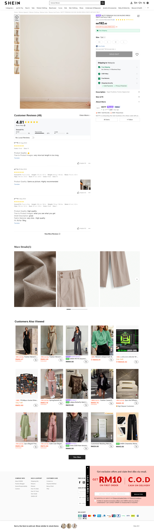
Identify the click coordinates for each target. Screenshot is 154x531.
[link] (135, 3)
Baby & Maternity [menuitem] (124, 8)
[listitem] (27, 345)
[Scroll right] (148, 8)
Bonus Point (50, 486)
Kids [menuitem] (65, 8)
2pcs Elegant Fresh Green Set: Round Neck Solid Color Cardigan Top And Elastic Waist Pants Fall (27, 443)
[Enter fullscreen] (88, 107)
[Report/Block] (89, 163)
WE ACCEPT (82, 512)
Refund (33, 486)
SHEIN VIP (34, 496)
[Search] (103, 3)
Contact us (50, 481)
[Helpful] (78, 163)
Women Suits (44, 12)
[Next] (137, 279)
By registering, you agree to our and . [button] (118, 498)
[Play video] (55, 61)
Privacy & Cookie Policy (120, 498)
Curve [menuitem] (60, 8)
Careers (17, 489)
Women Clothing (34, 12)
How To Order (35, 489)
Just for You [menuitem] (19, 8)
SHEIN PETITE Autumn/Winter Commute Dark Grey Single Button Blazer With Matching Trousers (77, 359)
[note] (125, 406)
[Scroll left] (145, 8)
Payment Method (51, 483)
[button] (144, 3)
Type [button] (101, 37)
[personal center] (131, 3)
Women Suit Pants (54, 12)
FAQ (48, 489)
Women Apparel (23, 12)
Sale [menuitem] (33, 8)
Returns (33, 483)
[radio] (99, 42)
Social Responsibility (21, 486)
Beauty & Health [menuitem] (137, 8)
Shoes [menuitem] (81, 8)
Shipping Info (34, 481)
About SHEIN (19, 481)
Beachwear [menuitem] (52, 8)
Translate (17, 158)
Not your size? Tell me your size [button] (105, 49)
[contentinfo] (109, 517)
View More (77, 457)
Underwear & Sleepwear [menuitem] (93, 8)
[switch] (32, 138)
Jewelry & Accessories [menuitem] (109, 8)
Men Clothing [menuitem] (73, 8)
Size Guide (34, 494)
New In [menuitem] (27, 8)
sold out (114, 54)
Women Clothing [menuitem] (42, 8)
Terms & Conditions (135, 498)
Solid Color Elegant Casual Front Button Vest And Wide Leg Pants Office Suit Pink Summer (52, 443)
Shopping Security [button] (107, 83)
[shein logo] (12, 3)
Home (16, 12)
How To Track (35, 491)
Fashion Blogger (20, 483)
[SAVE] (137, 54)
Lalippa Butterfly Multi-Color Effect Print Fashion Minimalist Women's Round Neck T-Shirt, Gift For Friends (77, 402)
